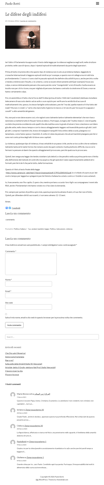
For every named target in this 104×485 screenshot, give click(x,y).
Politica (53, 229)
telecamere (60, 229)
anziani (34, 229)
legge (47, 229)
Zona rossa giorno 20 (34, 409)
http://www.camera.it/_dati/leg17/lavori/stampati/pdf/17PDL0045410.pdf (38, 172)
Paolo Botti (12, 3)
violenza (69, 229)
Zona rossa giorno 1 (37, 441)
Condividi (16, 208)
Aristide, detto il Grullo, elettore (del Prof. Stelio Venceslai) (30, 367)
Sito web (9, 302)
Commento (10, 251)
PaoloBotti (22, 441)
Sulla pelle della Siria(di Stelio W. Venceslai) (23, 364)
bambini (41, 229)
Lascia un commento (28, 21)
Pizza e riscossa (12, 374)
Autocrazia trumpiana (14, 357)
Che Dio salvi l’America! (15, 353)
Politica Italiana (20, 229)
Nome (8, 279)
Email (8, 291)
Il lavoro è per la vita (14, 371)
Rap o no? (9, 360)
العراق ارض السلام (42, 394)
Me (37, 480)
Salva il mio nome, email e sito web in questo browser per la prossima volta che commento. (44, 317)
